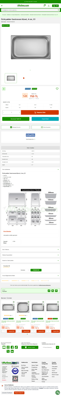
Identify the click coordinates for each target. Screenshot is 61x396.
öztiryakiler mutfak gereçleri (10, 235)
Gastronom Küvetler (25, 14)
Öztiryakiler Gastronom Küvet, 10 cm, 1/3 (8, 322)
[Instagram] (8, 347)
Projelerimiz (34, 367)
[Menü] (1, 6)
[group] (30, 47)
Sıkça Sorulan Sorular (24, 368)
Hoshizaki (54, 368)
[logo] (23, 6)
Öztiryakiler (55, 366)
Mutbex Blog (35, 379)
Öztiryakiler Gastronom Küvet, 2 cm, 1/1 (37, 322)
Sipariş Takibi (35, 365)
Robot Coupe (55, 374)
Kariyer (23, 375)
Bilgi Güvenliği (24, 370)
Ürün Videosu (5, 249)
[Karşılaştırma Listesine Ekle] (14, 304)
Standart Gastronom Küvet (35, 14)
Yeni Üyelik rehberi (24, 373)
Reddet (41, 388)
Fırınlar (43, 381)
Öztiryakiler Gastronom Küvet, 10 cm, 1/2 (23, 322)
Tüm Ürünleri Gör (30, 139)
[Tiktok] (16, 347)
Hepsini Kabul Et (19, 392)
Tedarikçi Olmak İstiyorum (35, 373)
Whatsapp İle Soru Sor (16, 127)
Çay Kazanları (45, 376)
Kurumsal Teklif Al (16, 119)
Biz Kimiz (23, 365)
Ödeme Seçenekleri (47, 127)
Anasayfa (4, 14)
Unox (53, 376)
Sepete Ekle (41, 112)
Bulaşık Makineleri (44, 367)
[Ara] (58, 10)
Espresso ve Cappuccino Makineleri (45, 373)
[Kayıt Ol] (57, 347)
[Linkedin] (12, 351)
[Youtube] (4, 347)
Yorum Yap (36, 270)
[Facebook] (12, 347)
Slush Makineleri (44, 379)
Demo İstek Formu (34, 370)
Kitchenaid (54, 372)
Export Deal (45, 119)
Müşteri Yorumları (34, 376)
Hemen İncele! (31, 347)
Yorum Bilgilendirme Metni (8, 275)
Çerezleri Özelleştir (7, 392)
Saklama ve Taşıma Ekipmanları (13, 14)
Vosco (53, 370)
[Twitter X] (8, 351)
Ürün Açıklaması (6, 169)
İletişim (33, 381)
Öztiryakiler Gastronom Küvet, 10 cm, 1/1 (52, 322)
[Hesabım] (48, 5)
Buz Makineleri (45, 370)
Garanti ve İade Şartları (7, 260)
